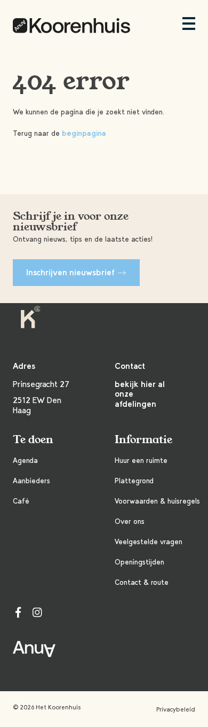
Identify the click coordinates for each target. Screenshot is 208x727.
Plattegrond (134, 480)
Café (21, 501)
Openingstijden (139, 562)
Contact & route (142, 582)
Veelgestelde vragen (148, 541)
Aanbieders (31, 480)
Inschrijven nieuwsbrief (70, 272)
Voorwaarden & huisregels (157, 501)
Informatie (143, 439)
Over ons (130, 521)
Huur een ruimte (141, 460)
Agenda (25, 460)
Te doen (33, 439)
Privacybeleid (175, 709)
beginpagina (84, 133)
